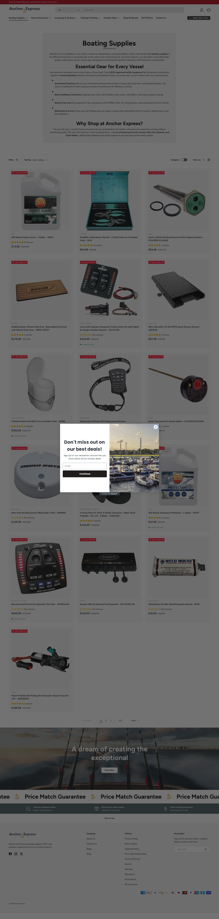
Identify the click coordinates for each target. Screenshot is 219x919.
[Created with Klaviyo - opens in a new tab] (109, 493)
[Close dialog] (155, 427)
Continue (84, 473)
